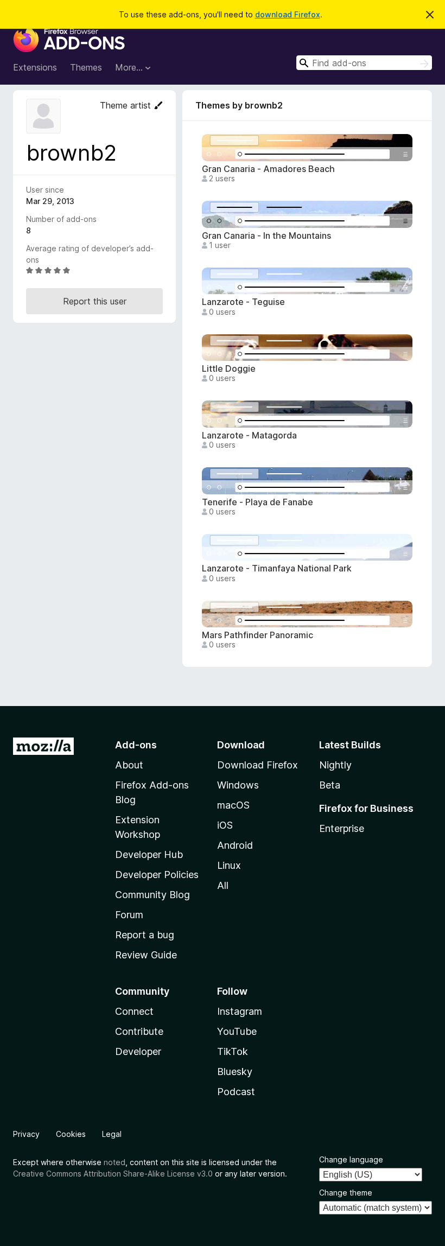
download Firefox (287, 14)
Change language (351, 1159)
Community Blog (152, 894)
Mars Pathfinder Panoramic (257, 635)
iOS (225, 825)
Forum (129, 914)
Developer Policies (157, 874)
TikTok (232, 1051)
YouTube (237, 1031)
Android (235, 845)
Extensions (35, 67)
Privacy (26, 1134)
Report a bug (144, 934)
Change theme (345, 1192)
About (129, 765)
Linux (229, 865)
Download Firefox (257, 765)
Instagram (239, 1011)
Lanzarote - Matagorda (249, 435)
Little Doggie (229, 369)
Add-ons (136, 745)
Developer (138, 1051)
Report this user (94, 301)
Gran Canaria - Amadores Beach (268, 169)
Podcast (236, 1091)
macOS (233, 805)
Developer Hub (149, 854)
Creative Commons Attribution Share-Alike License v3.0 (113, 1173)
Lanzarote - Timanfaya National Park (277, 568)
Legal (112, 1134)
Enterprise (341, 828)
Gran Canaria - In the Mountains (266, 236)
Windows (238, 785)
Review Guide (146, 955)
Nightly (335, 765)
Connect (134, 1011)
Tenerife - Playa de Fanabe (257, 502)
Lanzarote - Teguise (243, 302)
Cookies (71, 1134)
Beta (329, 785)
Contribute (139, 1031)
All (222, 885)
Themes (86, 67)
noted (114, 1162)
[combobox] (364, 62)
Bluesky (234, 1071)
